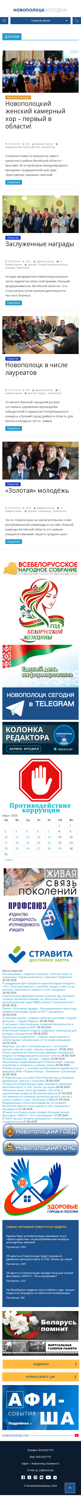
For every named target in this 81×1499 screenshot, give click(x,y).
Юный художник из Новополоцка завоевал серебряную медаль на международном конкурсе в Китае (38, 1054)
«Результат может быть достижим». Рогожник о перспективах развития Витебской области (32, 1092)
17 (6, 842)
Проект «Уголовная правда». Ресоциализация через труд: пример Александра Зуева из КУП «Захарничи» (39, 1010)
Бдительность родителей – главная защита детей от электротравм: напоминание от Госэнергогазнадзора (36, 1038)
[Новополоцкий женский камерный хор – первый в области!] (40, 52)
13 (38, 837)
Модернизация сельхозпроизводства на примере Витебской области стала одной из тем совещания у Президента (36, 1106)
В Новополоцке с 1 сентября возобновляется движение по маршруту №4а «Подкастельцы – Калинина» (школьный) (40, 1070)
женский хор (48, 147)
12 (27, 837)
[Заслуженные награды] (40, 197)
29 (60, 848)
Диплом (35, 147)
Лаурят (42, 393)
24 (6, 848)
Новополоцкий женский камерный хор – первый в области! (35, 114)
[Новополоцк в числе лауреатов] (40, 317)
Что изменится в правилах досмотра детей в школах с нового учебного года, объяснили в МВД (37, 1098)
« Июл (9, 859)
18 (17, 842)
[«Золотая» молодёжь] (40, 443)
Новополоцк (54, 393)
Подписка (41, 1364)
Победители (60, 511)
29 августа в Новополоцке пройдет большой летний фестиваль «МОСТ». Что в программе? (35, 1114)
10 (6, 837)
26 (27, 848)
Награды (10, 267)
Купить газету (40, 1376)
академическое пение (17, 147)
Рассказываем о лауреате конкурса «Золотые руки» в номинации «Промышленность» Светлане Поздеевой (37, 975)
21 (49, 842)
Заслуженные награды (39, 243)
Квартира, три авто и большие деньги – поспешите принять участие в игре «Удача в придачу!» (35, 1048)
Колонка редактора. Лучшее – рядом (26, 1058)
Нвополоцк (23, 267)
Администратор (44, 144)
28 (49, 848)
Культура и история (18, 97)
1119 (28, 261)
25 (17, 848)
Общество (13, 237)
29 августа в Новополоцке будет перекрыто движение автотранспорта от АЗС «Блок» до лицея (37, 1085)
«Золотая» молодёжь (37, 490)
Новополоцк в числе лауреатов (36, 368)
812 (27, 390)
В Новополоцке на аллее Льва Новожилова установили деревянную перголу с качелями (38, 1079)
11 (17, 837)
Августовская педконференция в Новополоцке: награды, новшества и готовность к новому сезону (38, 1063)
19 (27, 842)
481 (27, 144)
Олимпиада (44, 511)
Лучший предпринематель (53, 264)
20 (38, 842)
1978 (28, 508)
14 (49, 837)
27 (38, 848)
